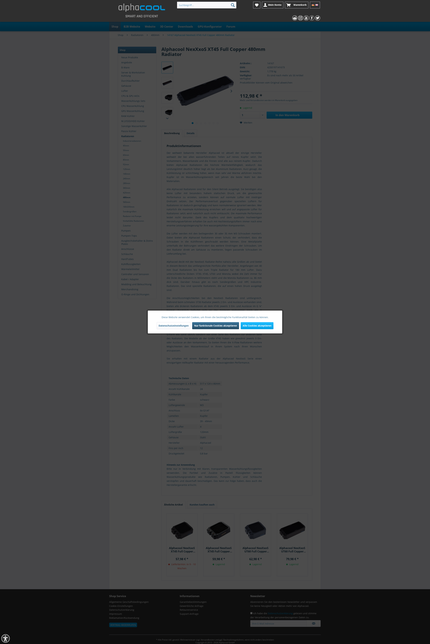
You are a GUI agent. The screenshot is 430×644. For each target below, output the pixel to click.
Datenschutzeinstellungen (174, 325)
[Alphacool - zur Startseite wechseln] (142, 12)
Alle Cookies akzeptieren (257, 325)
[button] (5, 638)
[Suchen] (232, 5)
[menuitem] (206, 5)
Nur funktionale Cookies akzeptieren (215, 325)
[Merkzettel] (256, 5)
